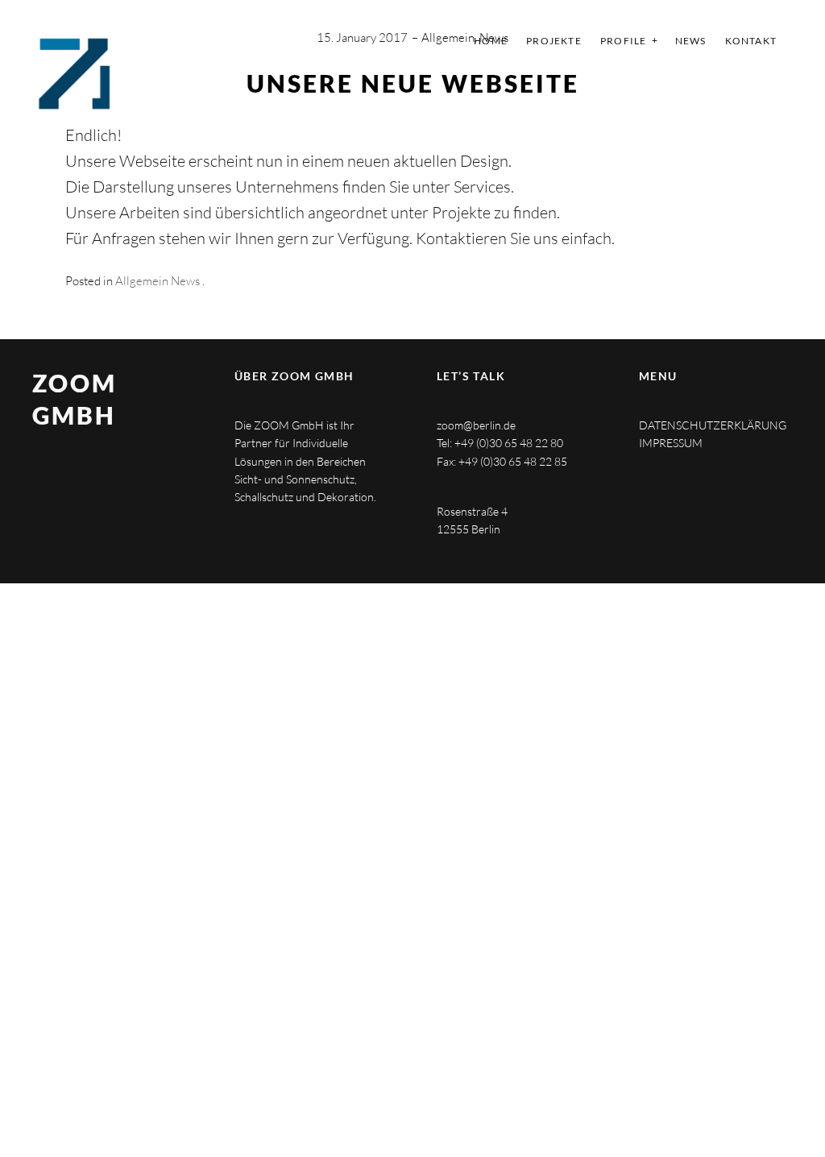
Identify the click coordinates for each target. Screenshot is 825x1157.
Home (491, 41)
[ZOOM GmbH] (73, 73)
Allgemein (448, 37)
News (691, 41)
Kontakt (751, 41)
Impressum (671, 443)
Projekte (554, 41)
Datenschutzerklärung (712, 425)
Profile (623, 41)
